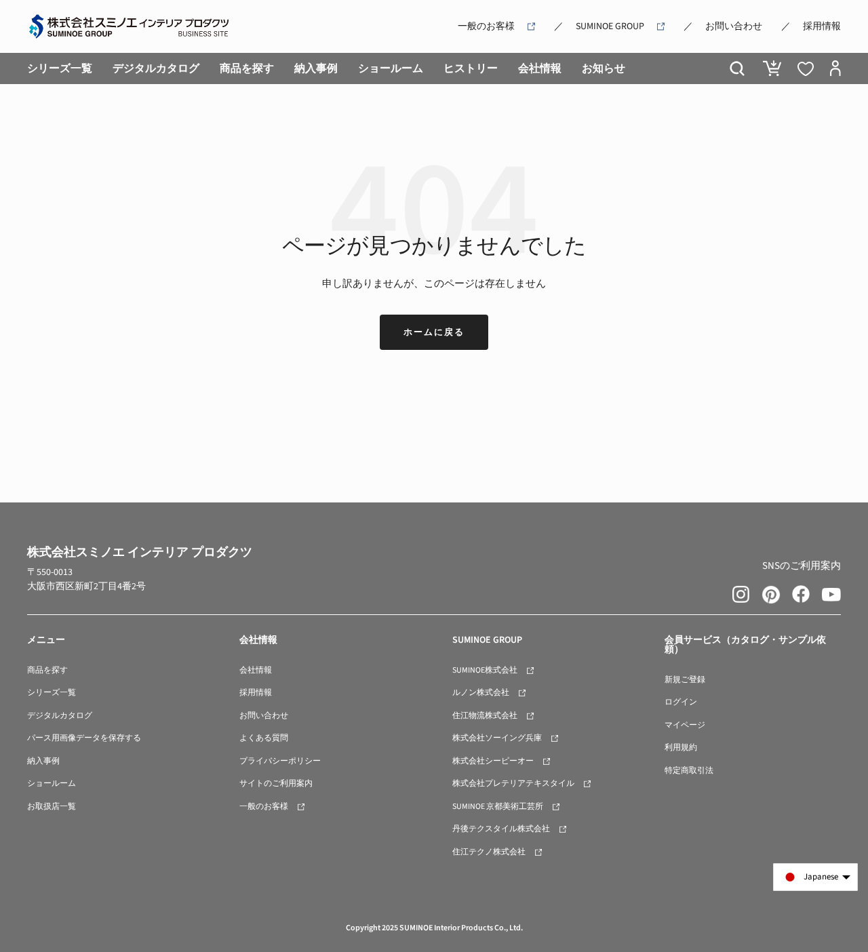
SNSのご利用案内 (801, 566)
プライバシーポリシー (280, 761)
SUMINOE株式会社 (484, 670)
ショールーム (390, 68)
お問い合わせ (733, 26)
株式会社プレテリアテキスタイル (513, 783)
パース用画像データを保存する (84, 738)
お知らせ (603, 68)
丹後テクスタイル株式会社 (501, 829)
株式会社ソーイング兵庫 (497, 738)
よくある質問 (263, 738)
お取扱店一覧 (51, 806)
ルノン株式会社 (480, 692)
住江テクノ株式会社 (489, 852)
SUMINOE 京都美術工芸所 (497, 806)
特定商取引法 (689, 770)
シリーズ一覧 (59, 68)
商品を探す (247, 68)
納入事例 (316, 68)
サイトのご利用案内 (276, 783)
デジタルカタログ (156, 68)
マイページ (685, 725)
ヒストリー (470, 68)
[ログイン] (835, 68)
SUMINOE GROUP (610, 26)
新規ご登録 (685, 680)
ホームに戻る (434, 332)
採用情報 (822, 26)
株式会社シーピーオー (493, 761)
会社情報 (539, 68)
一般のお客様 (486, 26)
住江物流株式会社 (484, 715)
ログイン (681, 702)
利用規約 (681, 747)
